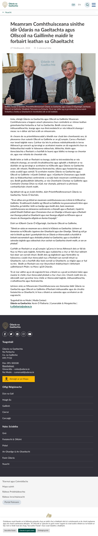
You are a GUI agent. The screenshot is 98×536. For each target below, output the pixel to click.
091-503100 (13, 363)
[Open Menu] (94, 5)
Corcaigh (6, 418)
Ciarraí (5, 412)
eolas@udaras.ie (22, 369)
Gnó (4, 433)
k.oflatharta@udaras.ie (21, 306)
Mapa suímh (8, 487)
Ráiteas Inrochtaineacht (13, 497)
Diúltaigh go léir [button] (43, 530)
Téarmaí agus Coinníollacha (15, 481)
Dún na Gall (8, 394)
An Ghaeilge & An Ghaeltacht (16, 452)
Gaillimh (6, 406)
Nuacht (8, 12)
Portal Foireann (12, 502)
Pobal (5, 446)
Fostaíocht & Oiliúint (12, 439)
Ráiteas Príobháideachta (13, 492)
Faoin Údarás (8, 458)
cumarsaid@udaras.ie (24, 372)
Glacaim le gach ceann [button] (27, 530)
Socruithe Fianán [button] (10, 530)
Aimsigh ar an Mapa (19, 379)
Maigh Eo (6, 400)
